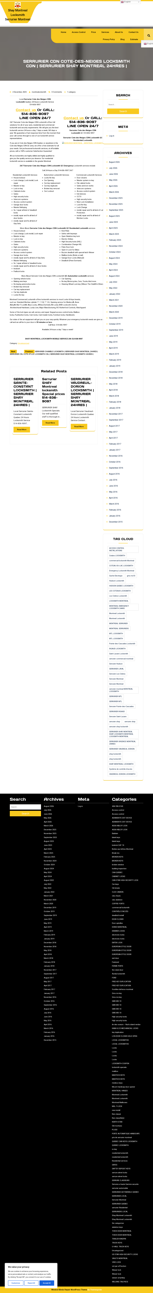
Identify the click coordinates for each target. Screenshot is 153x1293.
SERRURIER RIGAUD (117, 711)
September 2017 (116, 420)
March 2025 (114, 234)
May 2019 (113, 342)
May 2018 (113, 384)
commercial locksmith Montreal (121, 561)
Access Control (78, 32)
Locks (114, 1048)
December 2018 (116, 372)
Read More (21, 429)
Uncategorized (23, 343)
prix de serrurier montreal (122, 1137)
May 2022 (113, 288)
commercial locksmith (120, 907)
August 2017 (114, 426)
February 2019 (115, 360)
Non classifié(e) (118, 1118)
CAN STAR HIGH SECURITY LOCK (125, 880)
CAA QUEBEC (117, 872)
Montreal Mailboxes (119, 1102)
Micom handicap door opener (123, 1087)
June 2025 (113, 222)
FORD (114, 978)
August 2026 (114, 162)
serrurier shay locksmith (118, 727)
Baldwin (115, 833)
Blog (122, 39)
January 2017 (114, 450)
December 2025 (116, 198)
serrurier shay (114, 721)
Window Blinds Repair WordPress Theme (69, 1290)
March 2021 (114, 300)
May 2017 (113, 432)
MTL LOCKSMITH (116, 633)
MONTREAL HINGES (120, 1091)
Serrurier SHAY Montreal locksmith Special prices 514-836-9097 (53, 390)
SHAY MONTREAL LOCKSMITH (121, 764)
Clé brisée (116, 888)
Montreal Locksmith (117, 613)
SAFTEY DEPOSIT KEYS (121, 1169)
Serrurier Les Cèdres (117, 674)
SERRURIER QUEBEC (120, 1204)
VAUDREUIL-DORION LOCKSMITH (122, 774)
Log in (111, 136)
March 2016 (114, 504)
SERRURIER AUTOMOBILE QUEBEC (125, 1192)
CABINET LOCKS (118, 876)
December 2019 (116, 318)
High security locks (119, 1017)
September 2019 (116, 330)
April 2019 (113, 348)
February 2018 (115, 402)
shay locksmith (115, 754)
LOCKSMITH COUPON (120, 1063)
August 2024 (114, 258)
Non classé (116, 1114)
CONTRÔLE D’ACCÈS (120, 911)
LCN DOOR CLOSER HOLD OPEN (124, 1036)
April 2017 (113, 438)
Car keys (115, 884)
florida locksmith (118, 974)
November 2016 (116, 456)
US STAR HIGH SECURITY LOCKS (125, 1254)
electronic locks (118, 935)
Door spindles (117, 923)
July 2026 (113, 168)
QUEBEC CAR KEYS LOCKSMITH (124, 1141)
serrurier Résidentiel (120, 1208)
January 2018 (114, 408)
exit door (115, 958)
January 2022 (114, 294)
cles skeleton (117, 900)
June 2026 (113, 174)
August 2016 (114, 474)
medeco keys (117, 1083)
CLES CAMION (117, 892)
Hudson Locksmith (116, 581)
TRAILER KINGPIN (119, 1239)
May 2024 (113, 264)
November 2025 (116, 204)
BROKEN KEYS (117, 857)
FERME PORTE (117, 966)
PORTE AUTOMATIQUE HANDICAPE (126, 1134)
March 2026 (114, 192)
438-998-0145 (117, 806)
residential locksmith (120, 1153)
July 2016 (113, 480)
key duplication (118, 1032)
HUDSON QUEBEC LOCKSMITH (121, 586)
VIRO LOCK (116, 1262)
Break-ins (115, 853)
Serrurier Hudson (116, 664)
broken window (118, 865)
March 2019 (114, 354)
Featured (115, 962)
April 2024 (113, 270)
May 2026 (113, 180)
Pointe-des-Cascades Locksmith (122, 644)
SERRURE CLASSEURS (120, 1180)
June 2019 (113, 336)
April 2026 (113, 186)
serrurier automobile (120, 1188)
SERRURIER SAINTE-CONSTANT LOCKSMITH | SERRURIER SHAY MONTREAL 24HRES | (25, 392)
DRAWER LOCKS (118, 931)
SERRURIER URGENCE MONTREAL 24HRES (122, 742)
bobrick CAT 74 (118, 845)
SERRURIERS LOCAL (120, 1211)
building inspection (119, 869)
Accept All (47, 1283)
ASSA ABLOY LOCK (119, 826)
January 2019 (114, 366)
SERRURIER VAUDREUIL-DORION (121, 749)
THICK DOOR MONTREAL (122, 1231)
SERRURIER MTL (115, 696)
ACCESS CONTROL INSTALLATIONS (116, 549)
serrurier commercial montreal (121, 659)
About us (119, 32)
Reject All (31, 1283)
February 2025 (115, 240)
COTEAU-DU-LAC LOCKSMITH (121, 566)
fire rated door (117, 970)
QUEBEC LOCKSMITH (120, 1145)
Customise (15, 1283)
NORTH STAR (117, 1122)
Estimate (134, 39)
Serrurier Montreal (116, 679)
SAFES (114, 1165)
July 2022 (113, 282)
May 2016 (113, 492)
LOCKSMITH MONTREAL (118, 601)
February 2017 (115, 444)
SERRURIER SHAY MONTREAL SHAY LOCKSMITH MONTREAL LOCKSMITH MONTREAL (121, 734)
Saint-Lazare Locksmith (118, 654)
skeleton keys (117, 1227)
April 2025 (113, 228)
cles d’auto (116, 896)
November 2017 (116, 414)
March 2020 (114, 312)
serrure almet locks (119, 1173)
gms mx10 (131, 576)
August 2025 (114, 216)
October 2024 (114, 252)
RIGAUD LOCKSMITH (117, 649)
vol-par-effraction (119, 1266)
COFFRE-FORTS (118, 904)
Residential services (120, 1161)
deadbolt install (118, 915)
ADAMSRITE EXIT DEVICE (122, 818)
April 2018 (113, 390)
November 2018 (116, 378)
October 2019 (114, 324)
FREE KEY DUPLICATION (121, 981)
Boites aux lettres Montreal (122, 849)
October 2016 (114, 462)
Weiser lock (116, 1270)
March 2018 (114, 396)
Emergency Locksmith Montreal (121, 571)
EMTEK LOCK (117, 943)
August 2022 (114, 276)
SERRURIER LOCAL (119, 1196)
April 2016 (113, 498)
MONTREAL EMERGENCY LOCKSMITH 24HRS (119, 607)
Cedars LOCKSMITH (117, 556)
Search (123, 111)
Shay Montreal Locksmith (122, 1215)
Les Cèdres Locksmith (118, 596)
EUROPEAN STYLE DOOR (121, 946)
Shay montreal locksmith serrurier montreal (17, 15)
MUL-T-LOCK (117, 1106)
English (127, 2)
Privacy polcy (109, 39)
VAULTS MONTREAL (120, 1258)
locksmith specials (119, 1067)
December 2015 (116, 522)
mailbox (115, 1071)
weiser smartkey (118, 1278)
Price (93, 32)
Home (63, 32)
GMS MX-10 (116, 1001)
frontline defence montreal (122, 989)
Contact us (133, 32)
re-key (114, 1149)
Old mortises (117, 1126)
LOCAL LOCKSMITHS (120, 1040)
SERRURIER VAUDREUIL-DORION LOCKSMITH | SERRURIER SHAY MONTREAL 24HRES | (82, 392)
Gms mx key (117, 993)
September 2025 (116, 210)
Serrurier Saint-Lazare (117, 716)
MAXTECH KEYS (118, 1075)
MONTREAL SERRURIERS (119, 628)
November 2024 (116, 246)
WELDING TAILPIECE (120, 1282)
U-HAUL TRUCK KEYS (120, 1247)
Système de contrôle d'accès (120, 769)
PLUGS (114, 1130)
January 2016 (114, 516)
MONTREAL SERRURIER (118, 623)
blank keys (116, 837)
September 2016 (116, 468)
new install (116, 1110)
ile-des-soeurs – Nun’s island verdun (126, 1024)
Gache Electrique (115, 576)
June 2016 (113, 486)
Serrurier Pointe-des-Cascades (121, 706)
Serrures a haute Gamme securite (125, 1184)
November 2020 (116, 306)
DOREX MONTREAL (119, 927)
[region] (31, 1275)
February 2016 (115, 510)
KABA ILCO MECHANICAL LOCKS (125, 1028)
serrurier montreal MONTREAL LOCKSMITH (121, 690)
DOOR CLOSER (117, 919)
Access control (118, 810)
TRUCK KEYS (117, 1243)
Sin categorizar (118, 1223)
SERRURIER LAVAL (116, 669)
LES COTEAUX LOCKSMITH (120, 591)
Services (105, 32)
